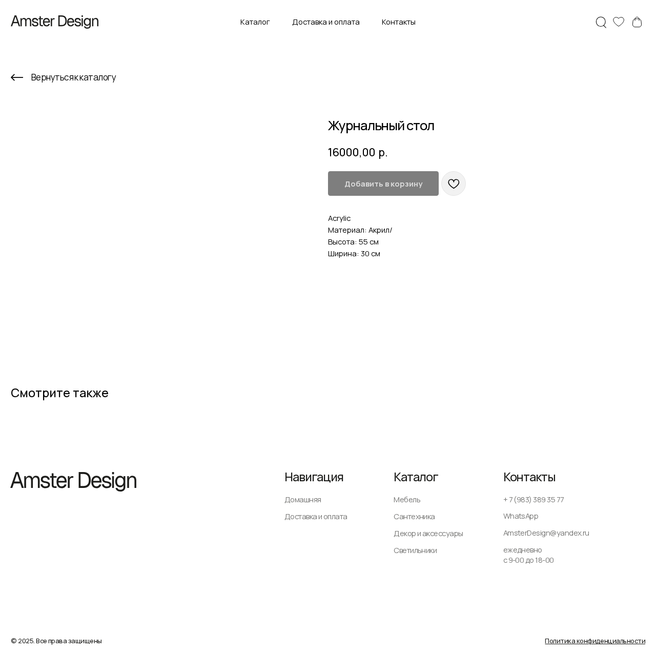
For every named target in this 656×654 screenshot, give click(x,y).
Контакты (399, 21)
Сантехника (414, 516)
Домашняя (302, 499)
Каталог (255, 21)
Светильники (415, 550)
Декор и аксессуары (428, 533)
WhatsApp (521, 515)
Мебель (407, 499)
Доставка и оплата (326, 21)
